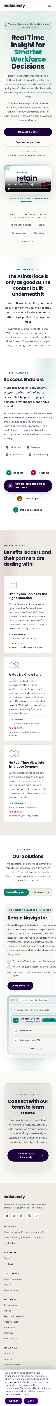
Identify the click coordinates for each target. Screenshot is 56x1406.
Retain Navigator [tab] (15, 892)
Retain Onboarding (13, 1279)
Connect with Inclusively (26, 1155)
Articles (7, 1310)
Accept (13, 1400)
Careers (8, 1359)
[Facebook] (7, 1216)
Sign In (7, 1258)
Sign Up (8, 1284)
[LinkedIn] (29, 1216)
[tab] (29, 1048)
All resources (10, 1305)
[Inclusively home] (14, 5)
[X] (14, 1216)
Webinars (8, 1332)
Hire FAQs (8, 1263)
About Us (8, 1353)
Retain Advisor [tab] (41, 892)
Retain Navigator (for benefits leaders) (23, 1232)
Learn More (18, 985)
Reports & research (14, 1316)
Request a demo (12, 1364)
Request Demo (11, 1290)
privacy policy (13, 1382)
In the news (9, 1327)
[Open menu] (49, 6)
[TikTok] (37, 1216)
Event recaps (10, 1338)
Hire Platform (10, 1243)
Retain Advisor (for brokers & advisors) (23, 1237)
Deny (31, 1400)
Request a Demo (28, 132)
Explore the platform (28, 142)
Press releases (11, 1321)
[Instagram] (22, 1216)
